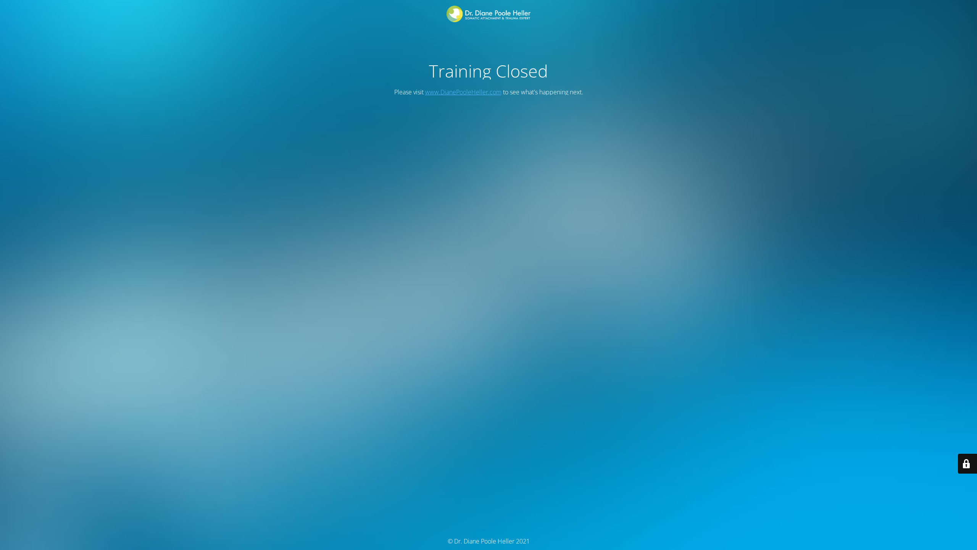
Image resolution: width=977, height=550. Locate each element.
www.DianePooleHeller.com (463, 92)
